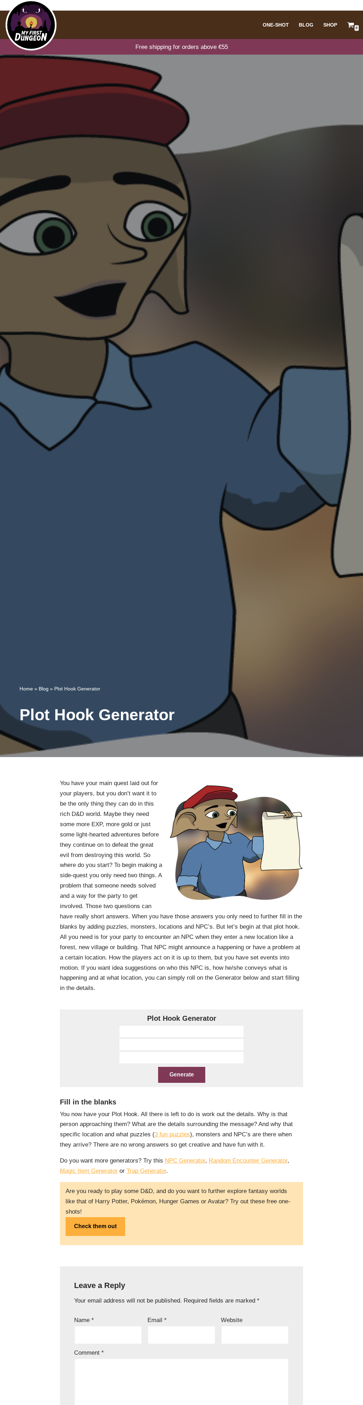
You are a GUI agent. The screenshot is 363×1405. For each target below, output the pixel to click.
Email (157, 1320)
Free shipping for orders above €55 (181, 47)
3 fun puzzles (172, 1134)
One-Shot (276, 25)
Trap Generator (146, 1171)
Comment (89, 1352)
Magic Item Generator (89, 1171)
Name (84, 1320)
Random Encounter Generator (248, 1160)
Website (231, 1320)
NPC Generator (185, 1160)
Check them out (95, 1226)
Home (26, 689)
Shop (330, 25)
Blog (306, 25)
